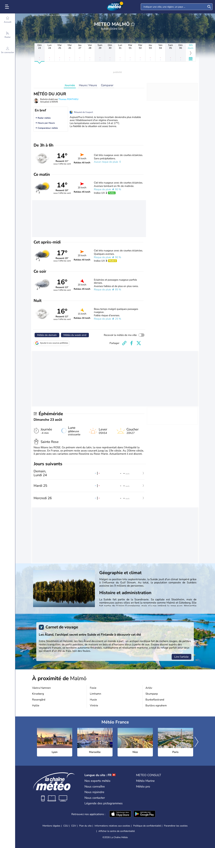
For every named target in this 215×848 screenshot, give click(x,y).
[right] (196, 742)
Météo (34, 15)
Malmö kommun (62, 15)
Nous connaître (94, 786)
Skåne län (50, 15)
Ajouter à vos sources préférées (54, 343)
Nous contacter (94, 798)
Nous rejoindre (94, 792)
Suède (41, 15)
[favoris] (133, 24)
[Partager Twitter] (139, 343)
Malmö (74, 15)
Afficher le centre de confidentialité (116, 831)
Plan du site (85, 825)
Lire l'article (181, 657)
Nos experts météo (97, 781)
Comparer (107, 85)
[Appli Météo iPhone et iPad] (120, 814)
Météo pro (143, 786)
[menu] (7, 6)
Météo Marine (145, 781)
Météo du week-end (74, 335)
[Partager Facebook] (131, 343)
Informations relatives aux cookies (112, 825)
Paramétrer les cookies (176, 825)
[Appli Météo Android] (144, 814)
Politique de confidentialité (147, 825)
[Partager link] (124, 343)
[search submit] (209, 6)
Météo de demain (47, 335)
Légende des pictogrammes (103, 803)
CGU (65, 825)
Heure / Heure (88, 85)
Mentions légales (51, 825)
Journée (70, 85)
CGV (73, 825)
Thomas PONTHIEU (68, 99)
